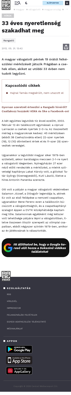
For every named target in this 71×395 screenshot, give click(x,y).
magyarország (52, 9)
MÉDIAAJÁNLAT (15, 328)
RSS (9, 294)
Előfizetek (53, 3)
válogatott (34, 9)
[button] (66, 9)
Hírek (8, 15)
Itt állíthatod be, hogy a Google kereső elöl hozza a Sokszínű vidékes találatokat (39, 248)
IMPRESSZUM (14, 308)
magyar (20, 9)
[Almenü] (17, 3)
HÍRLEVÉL (12, 301)
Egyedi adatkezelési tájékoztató (26, 322)
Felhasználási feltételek (22, 315)
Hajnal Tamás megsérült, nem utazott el (37, 93)
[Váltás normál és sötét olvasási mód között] (26, 3)
